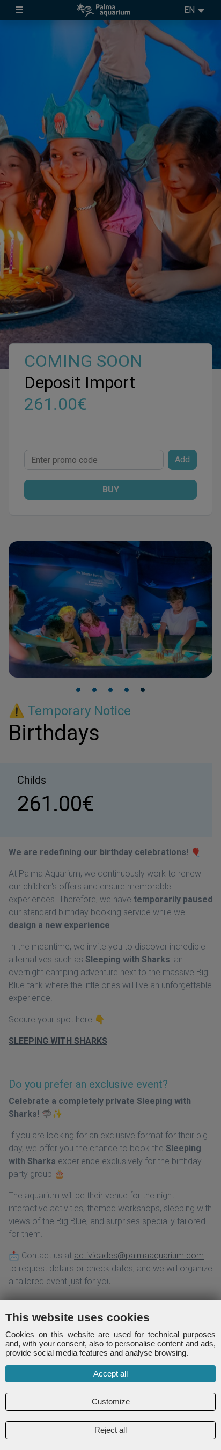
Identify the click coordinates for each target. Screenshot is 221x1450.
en (190, 10)
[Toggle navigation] (19, 10)
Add (182, 459)
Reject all (110, 1429)
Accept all (110, 1373)
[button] (78, 690)
